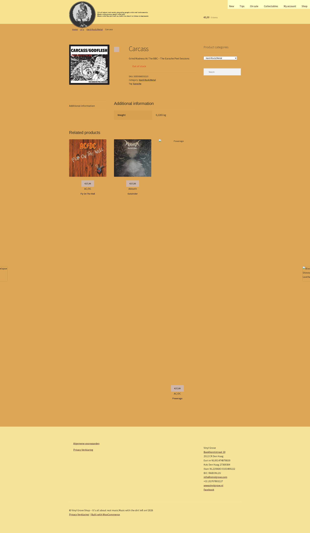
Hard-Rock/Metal (95, 29)
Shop (304, 6)
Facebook (209, 489)
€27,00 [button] (88, 183)
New (231, 6)
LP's (82, 29)
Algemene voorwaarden (86, 443)
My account (290, 6)
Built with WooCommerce (105, 514)
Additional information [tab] (82, 105)
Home (75, 29)
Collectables (271, 6)
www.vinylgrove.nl (213, 485)
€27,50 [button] (132, 183)
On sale (254, 6)
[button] (116, 49)
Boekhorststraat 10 (214, 452)
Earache (137, 83)
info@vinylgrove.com (215, 477)
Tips (242, 6)
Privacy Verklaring (83, 449)
